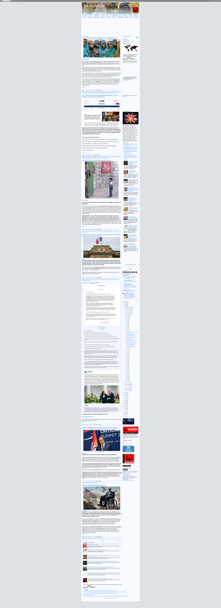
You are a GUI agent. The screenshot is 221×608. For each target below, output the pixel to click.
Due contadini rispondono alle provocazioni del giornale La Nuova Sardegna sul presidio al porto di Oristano (100, 96)
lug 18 (127, 353)
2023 (125, 392)
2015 (125, 405)
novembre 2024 (128, 308)
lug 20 (127, 350)
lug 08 (127, 369)
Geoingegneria (114, 14)
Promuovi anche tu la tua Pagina (127, 443)
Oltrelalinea (126, 275)
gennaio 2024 (127, 390)
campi (93, 156)
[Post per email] (94, 90)
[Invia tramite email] (96, 90)
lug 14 (127, 360)
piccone (113, 156)
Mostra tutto (136, 299)
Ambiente (136, 14)
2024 (125, 305)
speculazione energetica (86, 157)
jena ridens (93, 538)
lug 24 (127, 327)
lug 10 (127, 366)
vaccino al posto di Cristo (111, 92)
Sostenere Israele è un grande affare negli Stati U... (131, 338)
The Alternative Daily (128, 280)
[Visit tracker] (131, 52)
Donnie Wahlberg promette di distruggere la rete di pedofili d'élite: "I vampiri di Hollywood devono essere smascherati (133, 189)
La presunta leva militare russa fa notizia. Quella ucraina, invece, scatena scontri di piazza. (131, 144)
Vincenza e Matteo (105, 157)
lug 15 (127, 358)
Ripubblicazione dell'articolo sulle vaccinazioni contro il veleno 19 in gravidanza (132, 245)
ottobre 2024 (127, 310)
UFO (131, 17)
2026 (125, 302)
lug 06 (127, 372)
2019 (125, 398)
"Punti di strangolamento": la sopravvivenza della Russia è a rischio (100, 578)
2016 (125, 403)
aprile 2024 (127, 385)
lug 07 (127, 371)
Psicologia (89, 17)
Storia (107, 14)
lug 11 (127, 364)
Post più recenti (85, 540)
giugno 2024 (127, 382)
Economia (85, 14)
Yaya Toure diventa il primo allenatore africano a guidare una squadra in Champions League (130, 277)
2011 (125, 411)
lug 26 (127, 324)
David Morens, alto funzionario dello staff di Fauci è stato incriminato (132, 217)
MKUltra (125, 14)
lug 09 (127, 368)
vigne (100, 157)
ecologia (99, 91)
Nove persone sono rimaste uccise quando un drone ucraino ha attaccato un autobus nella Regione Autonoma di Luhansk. (131, 157)
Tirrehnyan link (96, 157)
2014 (125, 406)
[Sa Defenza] (123, 442)
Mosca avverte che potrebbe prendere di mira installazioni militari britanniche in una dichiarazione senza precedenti (131, 148)
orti (106, 156)
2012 (125, 409)
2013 (125, 408)
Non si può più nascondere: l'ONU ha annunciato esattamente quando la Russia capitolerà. (130, 151)
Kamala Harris (101, 538)
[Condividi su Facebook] (99, 90)
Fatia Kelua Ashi (102, 279)
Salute (84, 17)
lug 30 (127, 318)
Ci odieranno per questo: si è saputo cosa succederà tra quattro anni (133, 208)
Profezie (114, 17)
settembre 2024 (128, 312)
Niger (119, 91)
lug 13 (127, 361)
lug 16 (127, 357)
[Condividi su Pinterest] (100, 90)
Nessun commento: (89, 90)
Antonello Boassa (85, 59)
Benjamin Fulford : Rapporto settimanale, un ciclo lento (98, 549)
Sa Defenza (93, 6)
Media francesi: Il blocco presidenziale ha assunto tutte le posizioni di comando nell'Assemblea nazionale (101, 235)
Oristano (104, 156)
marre (101, 156)
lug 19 (127, 352)
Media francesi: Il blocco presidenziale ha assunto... (131, 340)
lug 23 (127, 329)
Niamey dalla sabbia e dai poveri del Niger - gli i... (131, 333)
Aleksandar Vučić (89, 482)
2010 (125, 412)
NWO (120, 14)
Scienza (102, 14)
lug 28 (127, 321)
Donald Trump (88, 538)
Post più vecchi (118, 540)
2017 (125, 401)
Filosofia (108, 17)
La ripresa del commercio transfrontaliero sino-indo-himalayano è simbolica (133, 226)
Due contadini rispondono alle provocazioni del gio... (131, 335)
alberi (87, 156)
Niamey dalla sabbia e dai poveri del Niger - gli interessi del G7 (99, 38)
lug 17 (127, 355)
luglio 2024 (127, 315)
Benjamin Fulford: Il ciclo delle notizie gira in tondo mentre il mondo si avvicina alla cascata (104, 572)
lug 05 (127, 374)
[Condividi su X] (98, 90)
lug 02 (127, 379)
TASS (83, 259)
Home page (102, 540)
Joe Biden (97, 538)
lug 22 (127, 330)
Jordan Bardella (111, 279)
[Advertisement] (110, 27)
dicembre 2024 (128, 307)
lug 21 (127, 349)
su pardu (92, 157)
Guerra (130, 14)
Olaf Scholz (94, 482)
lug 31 (127, 316)
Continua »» (84, 87)
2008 (125, 416)
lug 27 (127, 322)
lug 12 (127, 363)
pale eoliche (109, 156)
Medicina (103, 17)
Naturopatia (96, 17)
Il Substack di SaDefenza (129, 293)
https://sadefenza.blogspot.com (128, 475)
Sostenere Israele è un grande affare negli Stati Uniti (96, 160)
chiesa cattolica (94, 91)
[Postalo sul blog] (97, 90)
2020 (125, 397)
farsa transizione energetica (105, 91)
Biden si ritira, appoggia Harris (90, 283)
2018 (125, 400)
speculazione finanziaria (102, 92)
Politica (90, 14)
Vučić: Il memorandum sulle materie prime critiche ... (131, 344)
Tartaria (126, 17)
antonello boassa (89, 91)
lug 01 (127, 380)
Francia (106, 279)
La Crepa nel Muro (127, 289)
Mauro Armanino (115, 91)
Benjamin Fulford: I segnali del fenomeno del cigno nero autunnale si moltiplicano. (102, 561)
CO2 (95, 156)
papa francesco (84, 92)
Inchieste (136, 17)
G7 (111, 91)
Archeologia (120, 17)
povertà (96, 92)
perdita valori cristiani (91, 92)
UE (97, 482)
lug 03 (127, 377)
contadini (98, 156)
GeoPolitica (96, 14)
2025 (125, 304)
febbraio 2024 (127, 388)
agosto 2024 (127, 313)
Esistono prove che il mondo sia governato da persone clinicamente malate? (132, 236)
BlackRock (90, 156)
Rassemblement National (86, 280)
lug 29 (127, 319)
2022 (125, 394)
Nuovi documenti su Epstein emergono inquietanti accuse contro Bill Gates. (132, 172)
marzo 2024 (127, 387)
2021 (125, 395)
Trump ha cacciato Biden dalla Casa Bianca (94, 485)
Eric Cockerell (96, 279)
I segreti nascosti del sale (128, 153)
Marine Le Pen (116, 279)
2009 (125, 414)
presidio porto (117, 156)
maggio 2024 (127, 384)
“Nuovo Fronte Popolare (90, 279)
